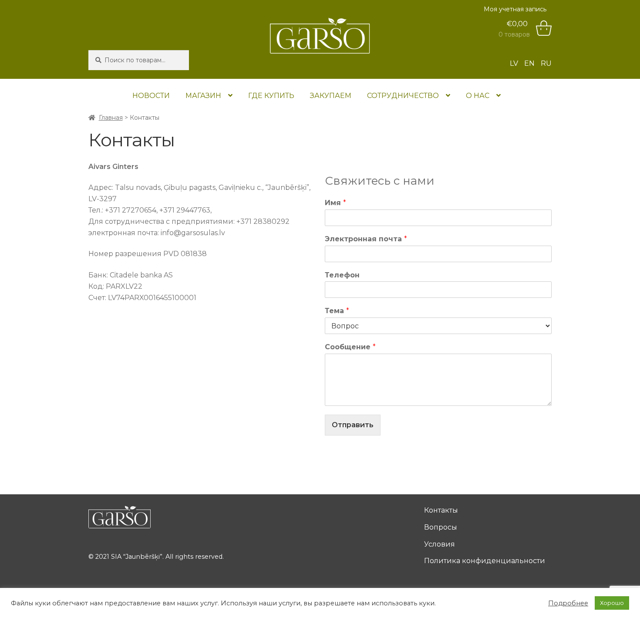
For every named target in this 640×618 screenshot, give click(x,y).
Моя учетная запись (515, 9)
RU (546, 63)
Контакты (441, 510)
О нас (477, 95)
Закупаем (330, 95)
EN (529, 63)
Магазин (203, 95)
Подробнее (568, 603)
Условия (439, 544)
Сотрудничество (403, 95)
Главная (111, 118)
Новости (151, 95)
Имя (335, 203)
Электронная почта (366, 239)
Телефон (342, 275)
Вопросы (440, 527)
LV (514, 63)
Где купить (271, 95)
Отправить (353, 425)
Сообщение (350, 347)
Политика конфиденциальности (484, 561)
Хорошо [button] (612, 602)
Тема (337, 311)
